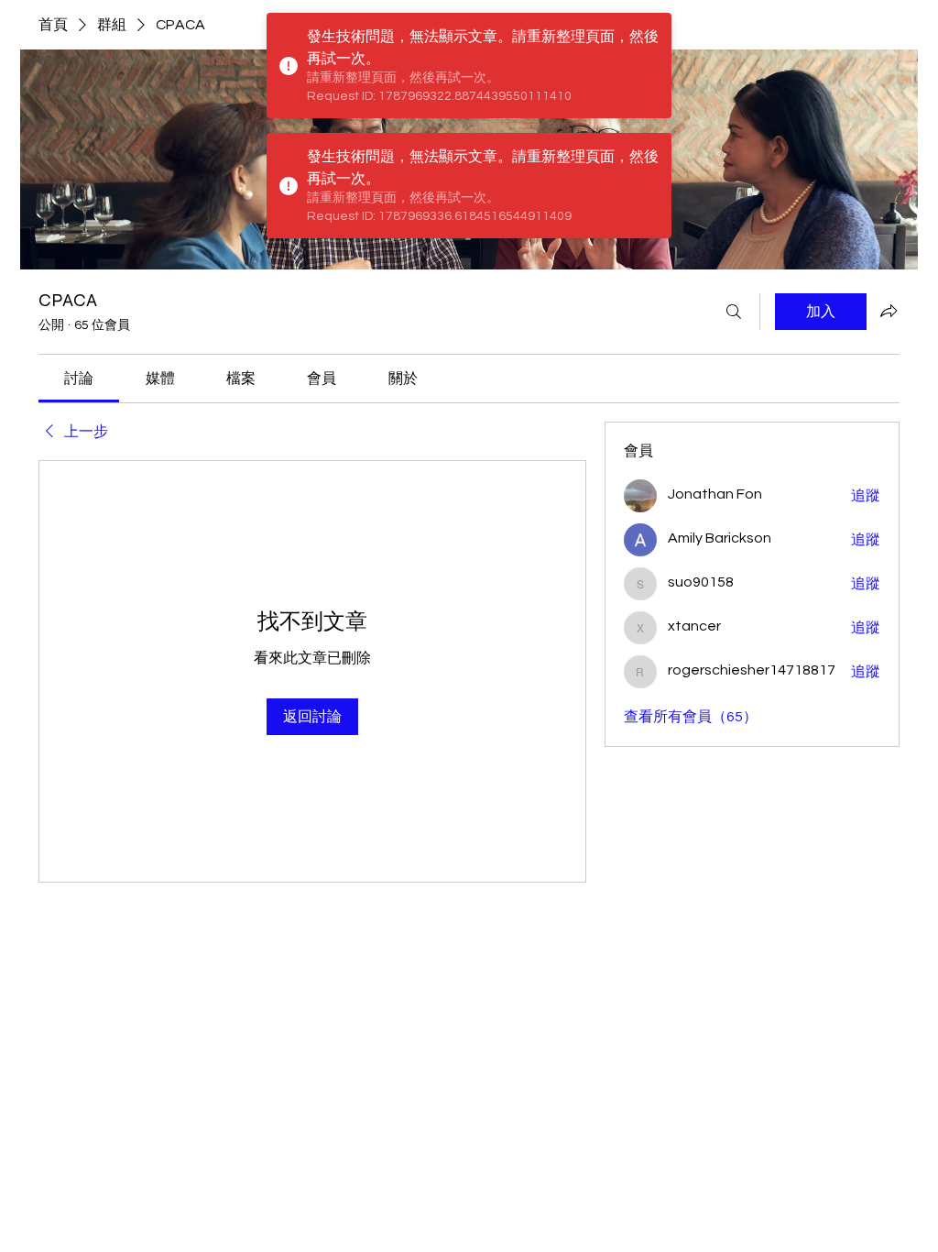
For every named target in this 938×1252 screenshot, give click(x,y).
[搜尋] (734, 311)
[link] (78, 378)
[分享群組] (889, 311)
